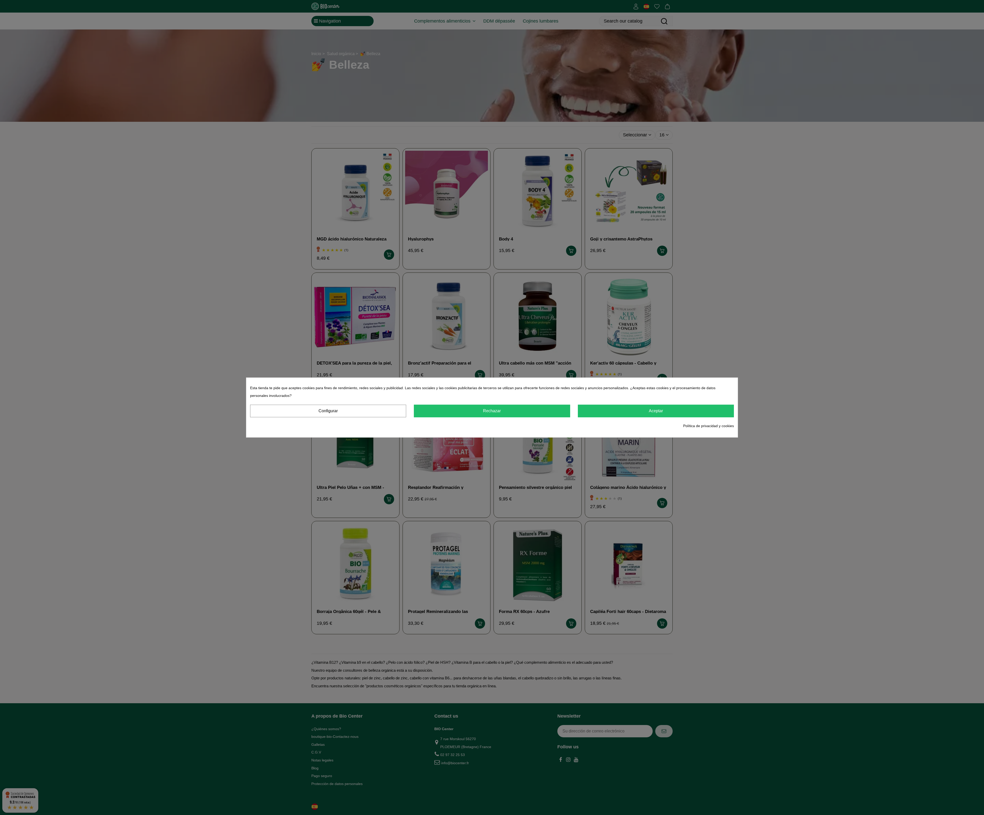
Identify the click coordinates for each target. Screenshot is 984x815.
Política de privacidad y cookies (708, 426)
